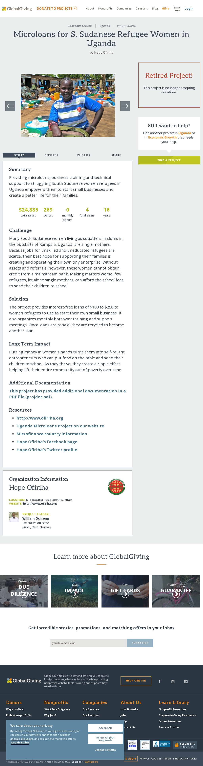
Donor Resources (170, 721)
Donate (54, 8)
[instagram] (172, 681)
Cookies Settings (105, 749)
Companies (124, 8)
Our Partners (91, 715)
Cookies (156, 758)
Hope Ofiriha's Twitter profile (46, 449)
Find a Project (169, 160)
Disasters (141, 8)
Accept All (105, 728)
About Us (131, 702)
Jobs (123, 715)
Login (189, 8)
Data (194, 758)
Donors (14, 702)
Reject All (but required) (105, 739)
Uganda (105, 26)
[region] (65, 740)
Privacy (144, 758)
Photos (83, 155)
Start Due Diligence (57, 709)
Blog (155, 8)
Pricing (178, 758)
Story (19, 155)
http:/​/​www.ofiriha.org (39, 418)
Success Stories (169, 727)
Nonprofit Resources (172, 709)
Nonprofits (105, 8)
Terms (167, 758)
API (187, 758)
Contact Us (128, 727)
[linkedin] (186, 681)
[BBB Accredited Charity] (163, 745)
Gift (165, 8)
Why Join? (50, 715)
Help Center (136, 680)
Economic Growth (80, 26)
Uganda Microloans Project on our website (60, 426)
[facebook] (159, 681)
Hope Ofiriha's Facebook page (46, 441)
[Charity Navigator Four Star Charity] (133, 745)
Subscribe (140, 643)
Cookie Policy (20, 742)
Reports (51, 155)
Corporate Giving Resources (177, 715)
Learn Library (174, 702)
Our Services (90, 709)
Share (116, 155)
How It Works (129, 709)
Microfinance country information (51, 434)
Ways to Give (14, 709)
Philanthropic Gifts (19, 715)
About (90, 8)
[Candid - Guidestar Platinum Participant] (146, 745)
